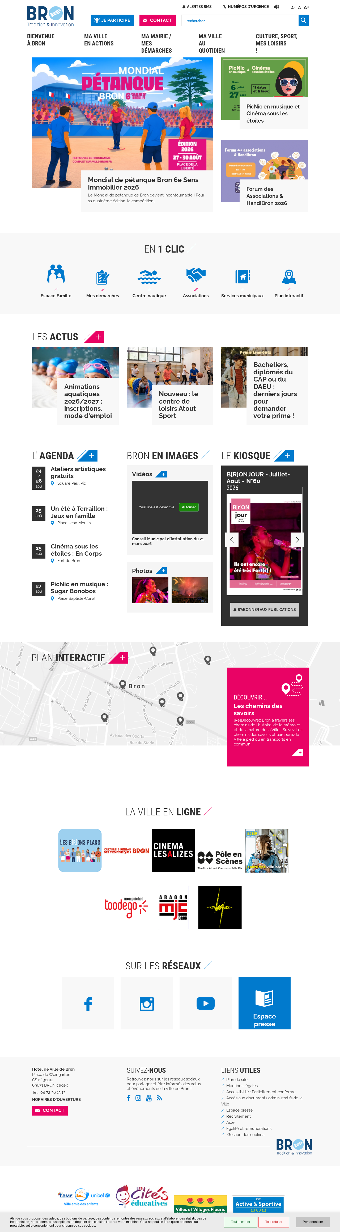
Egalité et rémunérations (248, 1128)
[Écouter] (276, 6)
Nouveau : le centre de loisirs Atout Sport (178, 405)
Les (55, 337)
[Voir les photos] (161, 570)
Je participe (115, 20)
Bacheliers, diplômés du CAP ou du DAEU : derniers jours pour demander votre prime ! (275, 390)
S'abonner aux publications (267, 609)
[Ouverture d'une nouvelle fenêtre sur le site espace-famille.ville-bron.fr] (56, 278)
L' (53, 456)
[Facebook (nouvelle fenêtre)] (88, 1005)
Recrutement (238, 1116)
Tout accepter (240, 1221)
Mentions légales (242, 1085)
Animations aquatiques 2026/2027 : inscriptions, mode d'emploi (88, 401)
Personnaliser (313, 1221)
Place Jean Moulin (74, 523)
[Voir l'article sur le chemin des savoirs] (297, 752)
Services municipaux (242, 295)
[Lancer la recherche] (304, 20)
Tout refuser (273, 1221)
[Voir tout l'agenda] (87, 456)
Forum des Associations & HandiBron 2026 (266, 196)
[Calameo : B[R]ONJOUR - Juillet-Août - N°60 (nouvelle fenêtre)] (264, 545)
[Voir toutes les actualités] (94, 337)
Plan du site (237, 1079)
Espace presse (264, 1020)
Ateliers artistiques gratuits (78, 472)
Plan (68, 658)
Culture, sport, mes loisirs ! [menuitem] (276, 43)
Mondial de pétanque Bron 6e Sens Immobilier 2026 (143, 183)
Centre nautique (149, 295)
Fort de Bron (68, 560)
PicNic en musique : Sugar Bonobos (79, 587)
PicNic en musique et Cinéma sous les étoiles (273, 113)
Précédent (232, 540)
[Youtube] (151, 1099)
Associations (196, 295)
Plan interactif (289, 295)
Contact (161, 20)
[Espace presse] (265, 999)
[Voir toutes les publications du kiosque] (284, 456)
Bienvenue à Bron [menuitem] (40, 40)
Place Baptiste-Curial (76, 598)
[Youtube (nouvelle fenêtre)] (206, 1004)
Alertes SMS (199, 6)
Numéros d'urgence (248, 6)
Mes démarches (102, 295)
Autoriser (189, 507)
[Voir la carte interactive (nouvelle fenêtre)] (118, 658)
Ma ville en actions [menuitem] (99, 40)
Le (245, 456)
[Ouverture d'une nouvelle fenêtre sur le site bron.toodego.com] (102, 281)
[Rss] (161, 1099)
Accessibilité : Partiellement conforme (261, 1091)
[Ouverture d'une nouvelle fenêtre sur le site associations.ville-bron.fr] (196, 278)
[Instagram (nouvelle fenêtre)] (147, 1005)
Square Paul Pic (71, 483)
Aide (230, 1122)
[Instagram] (140, 1099)
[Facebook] (130, 1099)
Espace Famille (56, 295)
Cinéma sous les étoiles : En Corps (76, 550)
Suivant (297, 540)
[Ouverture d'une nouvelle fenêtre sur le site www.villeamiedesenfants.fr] (85, 1197)
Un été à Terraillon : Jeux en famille (79, 512)
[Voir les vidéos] (161, 474)
